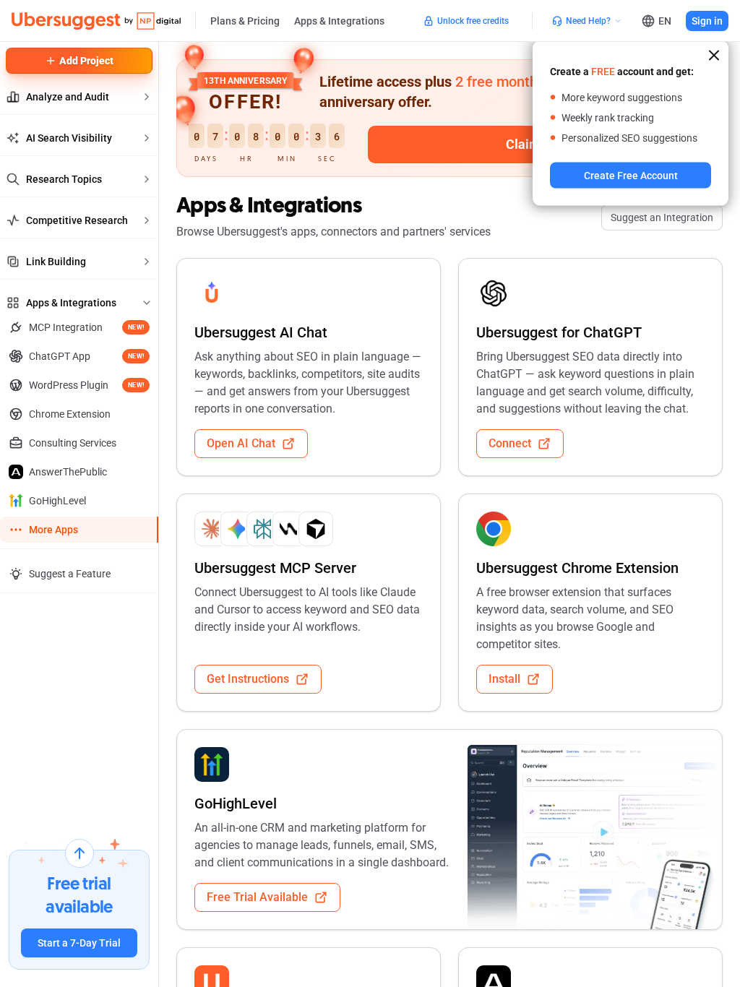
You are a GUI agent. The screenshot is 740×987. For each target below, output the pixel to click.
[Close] (714, 55)
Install (504, 679)
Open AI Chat (241, 443)
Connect (510, 443)
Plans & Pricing (245, 21)
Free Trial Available (257, 897)
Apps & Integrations (339, 21)
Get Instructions (248, 679)
